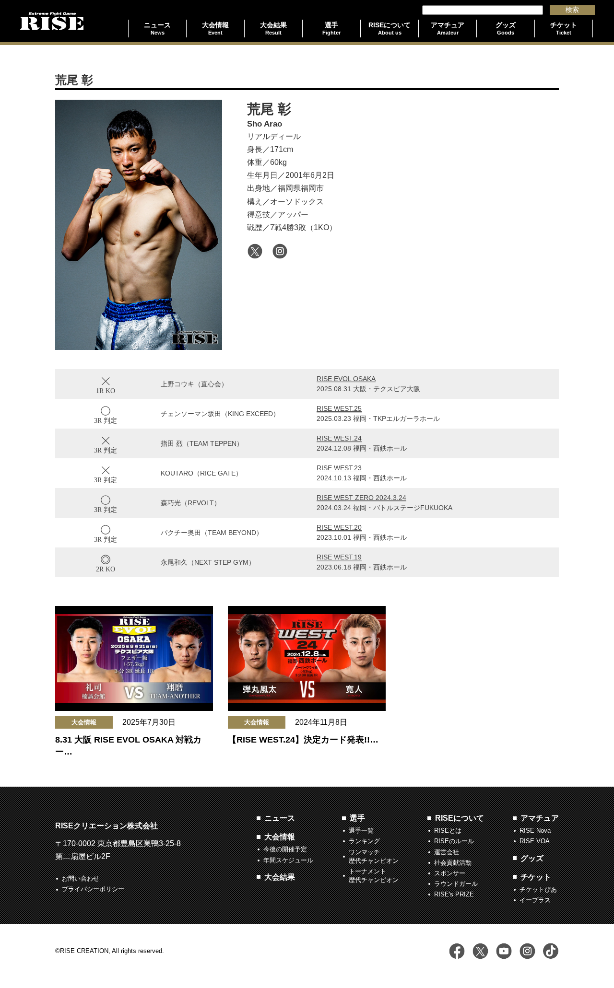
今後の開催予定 (285, 849)
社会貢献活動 (453, 862)
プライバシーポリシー (93, 889)
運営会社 (446, 852)
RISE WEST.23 (339, 468)
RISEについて (459, 818)
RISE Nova (535, 830)
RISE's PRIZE (454, 894)
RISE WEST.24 (339, 438)
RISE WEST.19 (339, 557)
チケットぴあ (538, 889)
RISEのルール (454, 841)
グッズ (531, 858)
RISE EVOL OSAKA (346, 379)
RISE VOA (535, 841)
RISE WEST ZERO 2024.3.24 (361, 497)
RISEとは (447, 830)
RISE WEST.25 (339, 408)
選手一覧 (361, 830)
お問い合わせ (80, 878)
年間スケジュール (288, 860)
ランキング (364, 841)
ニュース (279, 818)
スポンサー (449, 873)
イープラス (535, 900)
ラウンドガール (456, 883)
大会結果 (279, 877)
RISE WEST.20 (339, 527)
